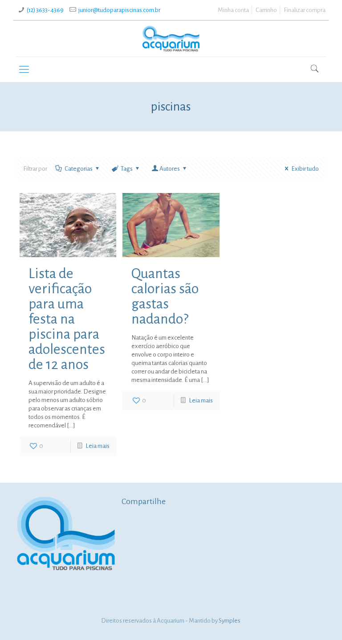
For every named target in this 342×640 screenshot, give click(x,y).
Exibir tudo (305, 168)
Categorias (79, 168)
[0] (306, 70)
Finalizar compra (305, 10)
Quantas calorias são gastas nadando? (165, 296)
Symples (229, 620)
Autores (169, 168)
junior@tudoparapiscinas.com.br (119, 10)
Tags (127, 168)
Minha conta (233, 10)
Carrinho (266, 10)
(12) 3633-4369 (45, 10)
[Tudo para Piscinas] (171, 39)
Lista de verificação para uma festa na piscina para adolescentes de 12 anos (66, 319)
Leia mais (98, 446)
